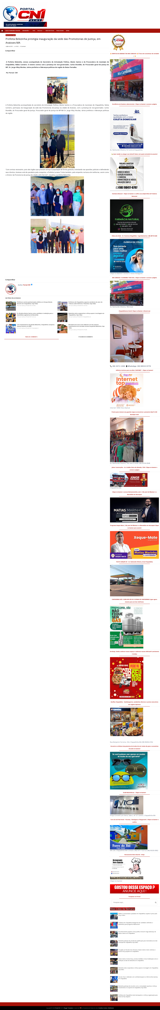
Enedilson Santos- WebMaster (106, 1008)
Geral (68, 30)
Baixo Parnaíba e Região (13, 30)
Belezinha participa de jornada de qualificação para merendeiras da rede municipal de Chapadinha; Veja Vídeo (137, 941)
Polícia (40, 30)
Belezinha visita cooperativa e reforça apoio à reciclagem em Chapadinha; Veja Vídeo (86, 314)
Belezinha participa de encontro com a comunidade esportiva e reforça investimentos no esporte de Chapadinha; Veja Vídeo (137, 986)
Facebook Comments (86, 337)
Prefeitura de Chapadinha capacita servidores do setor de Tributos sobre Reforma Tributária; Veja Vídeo (85, 303)
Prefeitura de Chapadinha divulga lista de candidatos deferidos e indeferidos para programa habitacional (135, 923)
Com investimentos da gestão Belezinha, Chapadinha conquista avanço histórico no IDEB (35, 325)
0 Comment (23, 46)
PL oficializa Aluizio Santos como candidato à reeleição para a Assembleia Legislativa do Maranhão (35, 314)
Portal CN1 (26, 285)
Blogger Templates (68, 1008)
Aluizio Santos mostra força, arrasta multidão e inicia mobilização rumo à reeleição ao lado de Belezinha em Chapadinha (138, 959)
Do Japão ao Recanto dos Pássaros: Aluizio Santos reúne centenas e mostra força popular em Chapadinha (137, 950)
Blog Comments (32, 337)
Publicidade (60, 30)
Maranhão (26, 30)
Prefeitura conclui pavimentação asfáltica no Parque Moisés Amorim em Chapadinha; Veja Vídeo (34, 303)
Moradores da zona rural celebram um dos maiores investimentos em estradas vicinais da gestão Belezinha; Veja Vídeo (86, 326)
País (34, 30)
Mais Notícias (50, 30)
